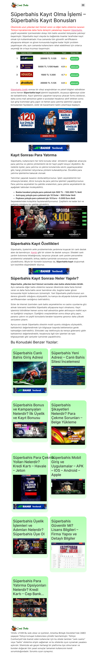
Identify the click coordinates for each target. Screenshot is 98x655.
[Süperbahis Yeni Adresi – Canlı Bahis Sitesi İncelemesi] (68, 376)
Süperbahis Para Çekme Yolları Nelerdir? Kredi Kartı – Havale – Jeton (33, 464)
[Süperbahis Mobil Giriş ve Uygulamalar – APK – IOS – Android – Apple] (68, 487)
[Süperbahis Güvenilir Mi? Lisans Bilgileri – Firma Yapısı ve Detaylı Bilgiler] (68, 556)
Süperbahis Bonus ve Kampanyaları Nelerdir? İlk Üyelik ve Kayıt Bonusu (29, 411)
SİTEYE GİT (74, 58)
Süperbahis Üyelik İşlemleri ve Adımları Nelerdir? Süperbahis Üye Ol (29, 527)
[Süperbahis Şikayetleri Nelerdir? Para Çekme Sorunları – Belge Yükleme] (68, 436)
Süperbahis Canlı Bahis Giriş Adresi (28, 355)
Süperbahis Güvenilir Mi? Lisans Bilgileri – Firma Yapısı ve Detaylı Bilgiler (64, 529)
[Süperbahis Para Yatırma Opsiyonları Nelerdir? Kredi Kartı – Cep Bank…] (30, 608)
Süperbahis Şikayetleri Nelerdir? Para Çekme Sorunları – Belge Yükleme (66, 413)
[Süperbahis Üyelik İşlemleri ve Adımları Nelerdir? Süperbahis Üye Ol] (30, 546)
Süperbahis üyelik (19, 89)
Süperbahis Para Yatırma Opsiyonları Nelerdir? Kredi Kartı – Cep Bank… (29, 587)
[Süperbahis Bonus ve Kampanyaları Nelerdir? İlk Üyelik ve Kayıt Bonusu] (30, 430)
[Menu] (83, 5)
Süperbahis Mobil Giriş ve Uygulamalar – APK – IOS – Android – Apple (67, 466)
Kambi (34, 252)
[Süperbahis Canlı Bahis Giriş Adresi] (30, 374)
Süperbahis (76, 30)
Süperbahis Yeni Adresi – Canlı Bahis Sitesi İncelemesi (68, 357)
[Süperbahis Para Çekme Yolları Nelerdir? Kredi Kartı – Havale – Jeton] (30, 488)
